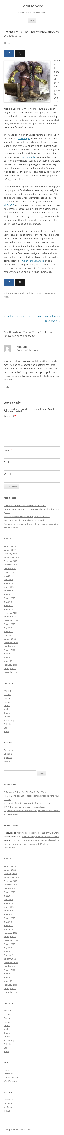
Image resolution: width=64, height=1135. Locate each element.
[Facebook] (9, 53)
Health (7, 701)
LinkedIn (8, 753)
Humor (7, 705)
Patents (7, 724)
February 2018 (10, 561)
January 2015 (10, 590)
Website (8, 474)
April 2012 (8, 635)
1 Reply (7, 43)
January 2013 (10, 616)
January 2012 (10, 638)
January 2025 (10, 546)
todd (6, 844)
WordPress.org (10, 1081)
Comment (10, 415)
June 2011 (8, 653)
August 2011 (9, 650)
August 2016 (9, 572)
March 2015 (9, 587)
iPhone (38, 293)
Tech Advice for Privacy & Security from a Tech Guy (27, 516)
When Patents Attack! (33, 260)
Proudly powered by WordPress (17, 1129)
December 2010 (11, 672)
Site (44, 293)
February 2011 (10, 664)
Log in (6, 1070)
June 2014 (8, 594)
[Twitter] (20, 53)
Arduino (30, 293)
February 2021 (10, 553)
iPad (6, 709)
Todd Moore (32, 6)
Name (8, 450)
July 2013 (8, 601)
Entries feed (9, 1073)
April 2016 (8, 579)
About (14, 847)
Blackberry (9, 698)
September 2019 (11, 557)
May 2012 (8, 631)
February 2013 (10, 613)
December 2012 (11, 620)
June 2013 (8, 605)
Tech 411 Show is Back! (17, 316)
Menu (32, 20)
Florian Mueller (29, 157)
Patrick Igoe (24, 138)
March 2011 (9, 661)
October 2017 (10, 568)
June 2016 (8, 575)
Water (6, 731)
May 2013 (8, 609)
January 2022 (10, 550)
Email (7, 462)
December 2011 (11, 642)
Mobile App (9, 720)
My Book (8, 757)
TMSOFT (7, 761)
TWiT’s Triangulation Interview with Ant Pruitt (24, 520)
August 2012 (9, 624)
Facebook (8, 750)
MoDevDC (9, 205)
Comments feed (11, 1077)
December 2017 (11, 564)
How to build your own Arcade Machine (40, 836)
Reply (6, 387)
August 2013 (9, 598)
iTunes (7, 716)
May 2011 (8, 657)
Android (7, 690)
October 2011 (10, 646)
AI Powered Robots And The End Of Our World (25, 505)
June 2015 (8, 583)
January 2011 (10, 668)
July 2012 (8, 627)
